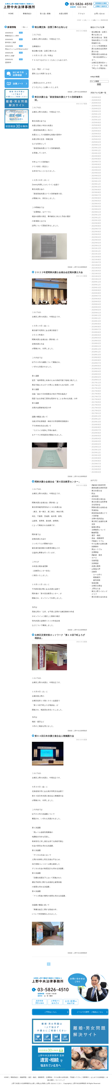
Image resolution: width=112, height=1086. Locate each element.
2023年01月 (96, 212)
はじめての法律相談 (97, 1077)
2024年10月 (96, 153)
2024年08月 (96, 159)
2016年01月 (96, 447)
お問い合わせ (99, 14)
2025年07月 (96, 128)
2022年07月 (96, 229)
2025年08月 (96, 125)
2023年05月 (96, 201)
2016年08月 (96, 427)
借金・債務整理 (98, 538)
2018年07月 (96, 363)
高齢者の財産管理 (99, 485)
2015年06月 (96, 466)
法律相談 (95, 563)
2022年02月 (96, 243)
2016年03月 (96, 441)
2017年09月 (96, 391)
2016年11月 (96, 419)
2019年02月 (96, 343)
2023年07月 (96, 195)
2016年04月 (96, 438)
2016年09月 (96, 424)
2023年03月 (96, 206)
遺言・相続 (96, 535)
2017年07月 (96, 397)
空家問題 (95, 561)
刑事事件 (95, 547)
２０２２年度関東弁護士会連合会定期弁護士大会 (59, 272)
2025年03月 (96, 139)
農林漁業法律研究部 (99, 488)
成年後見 (95, 496)
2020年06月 (96, 299)
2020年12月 (96, 282)
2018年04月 (96, 371)
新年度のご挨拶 (10, 42)
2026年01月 (96, 111)
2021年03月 (96, 273)
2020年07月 (96, 296)
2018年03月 (96, 374)
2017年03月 (96, 408)
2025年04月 (96, 136)
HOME (11, 14)
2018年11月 (96, 352)
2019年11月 (96, 318)
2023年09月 (96, 190)
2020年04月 (96, 304)
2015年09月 (96, 458)
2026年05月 (96, 100)
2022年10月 (96, 220)
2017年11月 (96, 385)
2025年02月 (96, 142)
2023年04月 (96, 204)
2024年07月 (96, 162)
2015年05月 (96, 469)
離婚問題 (95, 533)
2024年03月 (96, 173)
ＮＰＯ (94, 558)
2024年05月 (96, 167)
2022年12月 (96, 215)
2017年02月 (96, 410)
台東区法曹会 (97, 586)
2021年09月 (96, 257)
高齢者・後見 (97, 555)
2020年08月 (96, 293)
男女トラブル (97, 549)
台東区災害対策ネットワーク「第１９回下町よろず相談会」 (99, 65)
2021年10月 (96, 254)
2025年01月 (96, 145)
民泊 (93, 493)
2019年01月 (96, 346)
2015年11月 (96, 452)
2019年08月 (96, 327)
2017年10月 (96, 388)
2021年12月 (96, 248)
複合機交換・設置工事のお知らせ (51, 27)
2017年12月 (96, 383)
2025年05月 (96, 134)
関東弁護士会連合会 (99, 507)
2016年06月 (96, 433)
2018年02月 (96, 377)
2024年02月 (96, 176)
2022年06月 (96, 232)
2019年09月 (96, 324)
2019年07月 (96, 329)
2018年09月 (96, 357)
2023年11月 (96, 184)
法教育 (94, 572)
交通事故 (95, 552)
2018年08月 (96, 360)
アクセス (81, 14)
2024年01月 (96, 178)
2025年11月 (96, 117)
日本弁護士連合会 (99, 499)
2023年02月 (96, 209)
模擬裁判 (96, 577)
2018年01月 (96, 380)
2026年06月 (96, 97)
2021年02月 (96, 276)
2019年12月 (96, 315)
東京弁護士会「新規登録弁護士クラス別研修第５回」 (99, 40)
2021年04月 (96, 271)
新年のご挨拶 (9, 56)
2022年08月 (96, 226)
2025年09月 (96, 122)
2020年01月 (96, 313)
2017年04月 (96, 405)
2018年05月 (96, 369)
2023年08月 (96, 192)
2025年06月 (96, 131)
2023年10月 (96, 187)
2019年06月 (96, 332)
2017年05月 (96, 402)
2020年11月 (96, 285)
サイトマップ (60, 1080)
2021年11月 (96, 251)
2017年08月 (96, 394)
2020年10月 (96, 287)
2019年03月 (96, 341)
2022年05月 (96, 234)
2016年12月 (96, 416)
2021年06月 (96, 265)
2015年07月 (96, 464)
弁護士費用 (63, 14)
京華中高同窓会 (98, 519)
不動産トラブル (98, 541)
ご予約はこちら (50, 1012)
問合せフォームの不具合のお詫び (16, 49)
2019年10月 (96, 321)
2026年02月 (96, 108)
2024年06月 (96, 164)
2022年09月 (96, 223)
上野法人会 (96, 588)
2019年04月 (96, 338)
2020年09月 (96, 290)
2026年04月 (96, 103)
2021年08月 (96, 259)
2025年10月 (96, 120)
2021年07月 (96, 262)
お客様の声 (96, 569)
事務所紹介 (27, 14)
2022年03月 (96, 240)
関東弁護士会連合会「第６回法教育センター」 (58, 481)
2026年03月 (96, 106)
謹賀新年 (8, 62)
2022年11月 (96, 218)
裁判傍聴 (96, 580)
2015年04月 (96, 472)
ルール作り (97, 575)
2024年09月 (96, 156)
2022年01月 (96, 246)
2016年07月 (96, 430)
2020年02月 (96, 310)
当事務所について (99, 530)
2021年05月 (96, 268)
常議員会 (95, 510)
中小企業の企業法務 (99, 544)
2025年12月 (96, 114)
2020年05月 (96, 301)
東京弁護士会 (97, 491)
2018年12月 (96, 349)
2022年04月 (96, 237)
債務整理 (41, 1077)
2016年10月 (96, 422)
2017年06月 (96, 399)
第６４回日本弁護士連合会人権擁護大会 (54, 736)
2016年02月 (96, 444)
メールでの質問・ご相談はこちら (90, 1012)
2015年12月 (96, 450)
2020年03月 (96, 307)
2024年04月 (96, 170)
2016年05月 (96, 436)
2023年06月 (96, 198)
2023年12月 (96, 181)
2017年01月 (96, 413)
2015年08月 (96, 461)
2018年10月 (96, 355)
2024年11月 (96, 150)
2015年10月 (96, 455)
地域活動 (95, 583)
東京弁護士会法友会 (99, 597)
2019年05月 (96, 335)
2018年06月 (96, 366)
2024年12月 (96, 148)
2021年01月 (96, 279)
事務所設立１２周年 (12, 36)
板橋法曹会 (96, 527)
